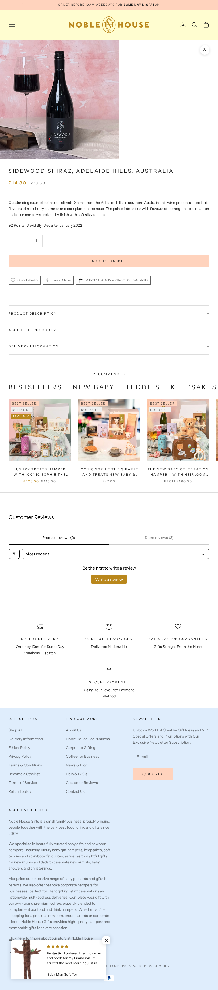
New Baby (94, 387)
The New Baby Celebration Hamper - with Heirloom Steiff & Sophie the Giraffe (178, 472)
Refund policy (20, 791)
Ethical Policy (19, 747)
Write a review (109, 579)
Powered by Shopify (149, 966)
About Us (74, 730)
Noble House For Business (88, 738)
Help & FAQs (76, 774)
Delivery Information (26, 738)
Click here (17, 938)
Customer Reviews (82, 782)
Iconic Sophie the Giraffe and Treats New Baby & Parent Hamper (109, 472)
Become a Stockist (24, 774)
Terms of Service (23, 782)
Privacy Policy (20, 756)
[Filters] (14, 554)
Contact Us (75, 791)
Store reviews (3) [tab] (159, 537)
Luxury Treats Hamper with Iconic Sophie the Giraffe (40, 472)
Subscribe (153, 774)
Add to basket (109, 261)
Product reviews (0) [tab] (58, 537)
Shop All (15, 730)
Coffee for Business (82, 756)
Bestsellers (35, 387)
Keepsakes (194, 387)
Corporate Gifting (80, 747)
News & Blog (76, 765)
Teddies (142, 387)
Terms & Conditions (25, 765)
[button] (106, 940)
